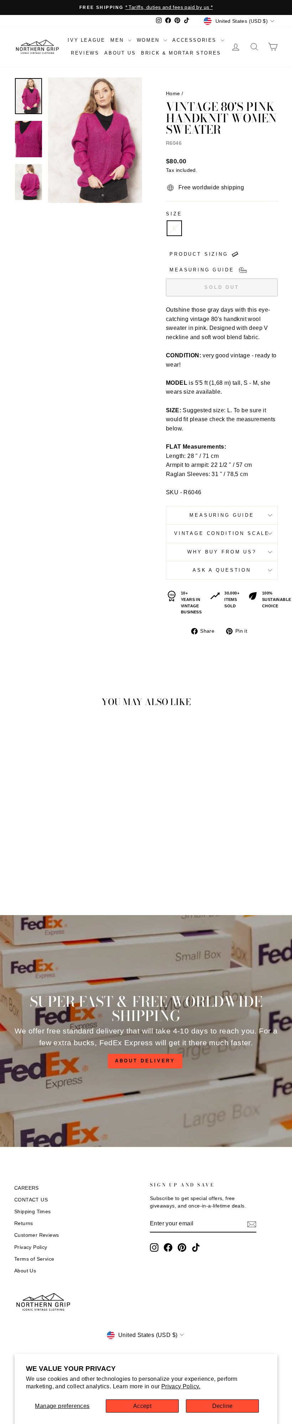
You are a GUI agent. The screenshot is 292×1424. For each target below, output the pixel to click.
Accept (142, 1406)
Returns (23, 1223)
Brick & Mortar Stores (181, 53)
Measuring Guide (221, 515)
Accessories (195, 40)
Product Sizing (199, 254)
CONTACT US (31, 1200)
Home (173, 93)
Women (149, 40)
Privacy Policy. (180, 1386)
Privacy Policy (30, 1247)
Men (118, 40)
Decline (222, 1406)
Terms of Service (34, 1259)
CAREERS (26, 1188)
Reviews (85, 53)
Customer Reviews (36, 1235)
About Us (25, 1271)
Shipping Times (32, 1211)
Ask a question (222, 570)
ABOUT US (120, 53)
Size (174, 213)
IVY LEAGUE (86, 40)
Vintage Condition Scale (222, 533)
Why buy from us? (221, 552)
